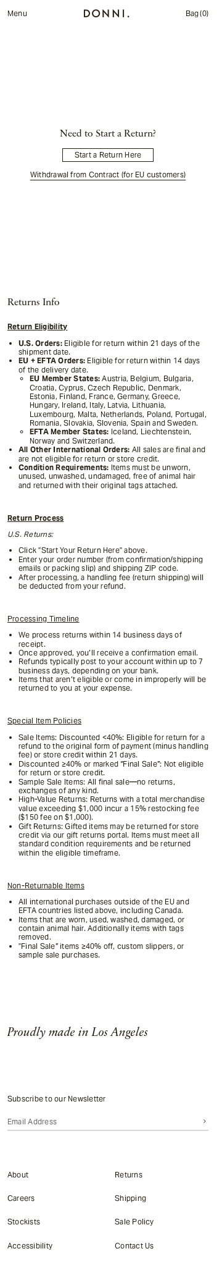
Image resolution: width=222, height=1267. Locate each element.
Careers (21, 1198)
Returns (128, 1174)
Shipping (130, 1198)
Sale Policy (134, 1221)
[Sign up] (204, 1121)
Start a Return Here (108, 154)
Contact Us (134, 1245)
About (17, 1174)
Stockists (23, 1221)
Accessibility (29, 1245)
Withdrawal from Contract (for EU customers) (108, 175)
